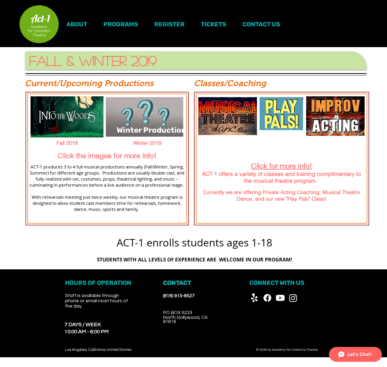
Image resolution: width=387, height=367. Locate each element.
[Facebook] (267, 298)
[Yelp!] (254, 298)
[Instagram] (293, 298)
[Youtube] (280, 298)
